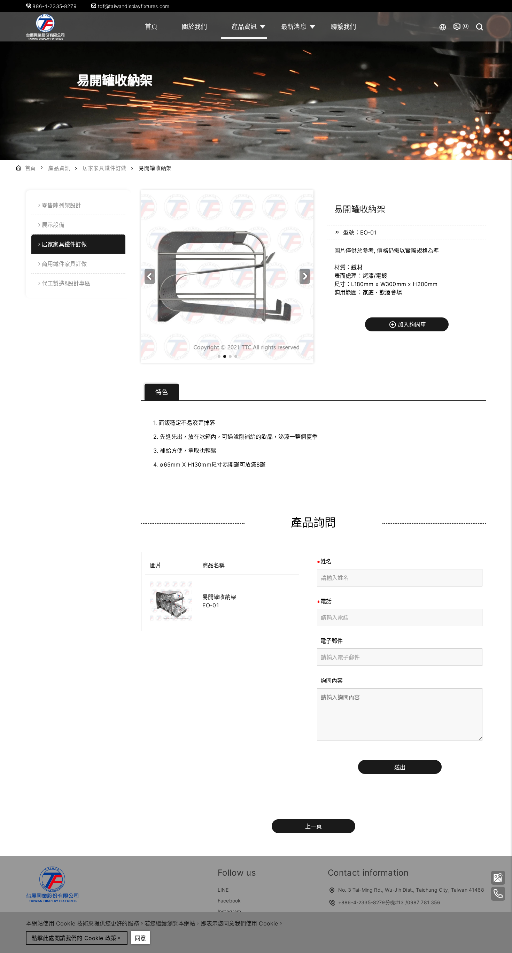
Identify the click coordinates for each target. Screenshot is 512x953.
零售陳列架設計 (61, 205)
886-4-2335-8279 (55, 6)
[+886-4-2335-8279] (498, 894)
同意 (140, 938)
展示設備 (53, 224)
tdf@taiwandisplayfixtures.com (132, 6)
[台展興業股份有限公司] (45, 27)
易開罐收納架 (219, 596)
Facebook (229, 901)
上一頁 (313, 826)
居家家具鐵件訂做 (104, 168)
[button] (305, 276)
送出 (399, 767)
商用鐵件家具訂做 (64, 263)
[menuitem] (78, 205)
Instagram (229, 911)
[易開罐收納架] (171, 601)
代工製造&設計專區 (66, 283)
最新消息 (294, 26)
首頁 (151, 26)
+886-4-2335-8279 (361, 902)
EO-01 (210, 605)
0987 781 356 (424, 902)
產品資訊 (244, 26)
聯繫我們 (343, 26)
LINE (223, 890)
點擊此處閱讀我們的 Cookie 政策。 (77, 938)
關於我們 (194, 26)
